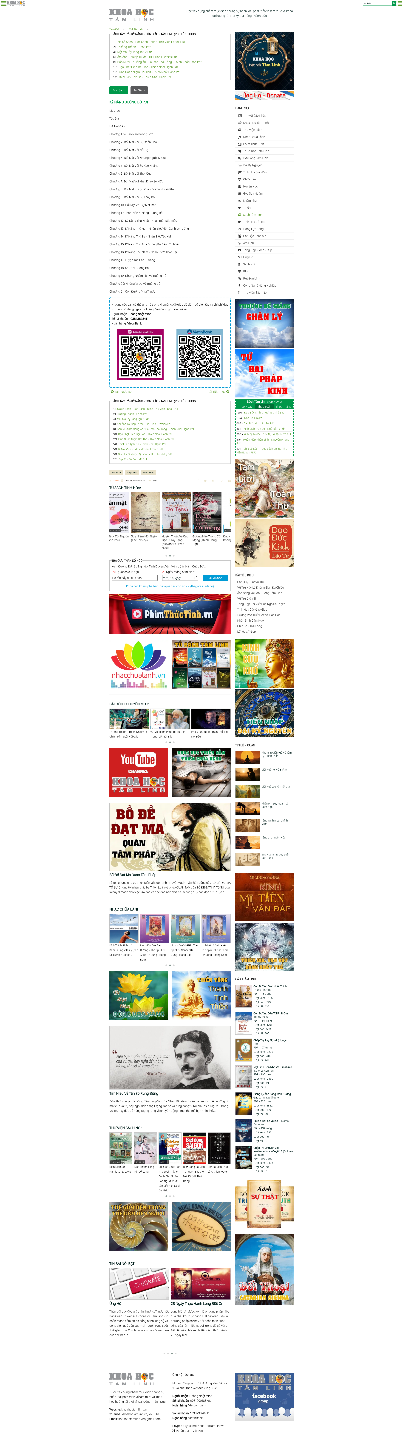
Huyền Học (250, 186)
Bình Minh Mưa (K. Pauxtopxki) (218, 1167)
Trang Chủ (114, 29)
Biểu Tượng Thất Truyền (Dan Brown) (193, 1169)
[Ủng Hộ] (264, 99)
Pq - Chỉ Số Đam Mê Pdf (133, 459)
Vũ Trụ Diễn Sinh (248, 598)
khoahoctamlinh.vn (134, 1409)
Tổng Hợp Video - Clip (257, 250)
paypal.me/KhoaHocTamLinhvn (203, 1426)
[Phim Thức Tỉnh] (170, 635)
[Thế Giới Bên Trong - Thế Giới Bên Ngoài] (140, 1251)
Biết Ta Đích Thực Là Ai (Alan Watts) (169, 1167)
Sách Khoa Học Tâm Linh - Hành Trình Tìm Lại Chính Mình (139, 1305)
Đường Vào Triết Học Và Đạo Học (259, 615)
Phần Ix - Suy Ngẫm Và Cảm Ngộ (275, 805)
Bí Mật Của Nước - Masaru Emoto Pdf (140, 449)
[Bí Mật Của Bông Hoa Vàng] (140, 1020)
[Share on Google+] (214, 481)
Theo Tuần (264, 406)
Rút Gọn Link (251, 278)
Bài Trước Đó (123, 392)
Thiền (247, 207)
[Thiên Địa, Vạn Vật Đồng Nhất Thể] (264, 970)
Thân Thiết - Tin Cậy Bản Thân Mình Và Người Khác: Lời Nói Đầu (210, 734)
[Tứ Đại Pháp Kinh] (264, 396)
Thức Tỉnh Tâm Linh (256, 151)
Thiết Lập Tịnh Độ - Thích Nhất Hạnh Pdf (145, 77)
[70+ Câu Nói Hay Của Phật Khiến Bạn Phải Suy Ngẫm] (201, 1283)
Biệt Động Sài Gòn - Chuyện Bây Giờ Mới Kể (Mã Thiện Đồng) (145, 1172)
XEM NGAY (215, 577)
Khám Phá (250, 200)
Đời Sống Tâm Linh (255, 158)
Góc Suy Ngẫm (253, 193)
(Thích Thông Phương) (270, 988)
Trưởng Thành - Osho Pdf (133, 47)
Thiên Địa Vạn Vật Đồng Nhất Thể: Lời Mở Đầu (126, 734)
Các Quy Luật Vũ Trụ (250, 582)
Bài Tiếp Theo (217, 392)
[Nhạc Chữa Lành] (140, 689)
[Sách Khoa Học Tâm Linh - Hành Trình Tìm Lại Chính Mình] (139, 1283)
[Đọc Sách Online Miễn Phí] (201, 689)
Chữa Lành (250, 179)
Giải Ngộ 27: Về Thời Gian (276, 786)
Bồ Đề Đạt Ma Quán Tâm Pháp (132, 874)
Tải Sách (139, 90)
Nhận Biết (132, 472)
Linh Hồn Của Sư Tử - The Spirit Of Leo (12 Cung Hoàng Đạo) (214, 950)
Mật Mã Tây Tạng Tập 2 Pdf (134, 52)
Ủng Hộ (248, 257)
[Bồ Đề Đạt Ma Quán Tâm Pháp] (170, 805)
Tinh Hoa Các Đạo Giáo (252, 609)
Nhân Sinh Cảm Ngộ (250, 620)
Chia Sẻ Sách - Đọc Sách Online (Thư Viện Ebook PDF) (151, 42)
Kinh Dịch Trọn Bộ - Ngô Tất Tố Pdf (264, 428)
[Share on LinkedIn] (222, 481)
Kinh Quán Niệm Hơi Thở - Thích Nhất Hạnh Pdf (149, 72)
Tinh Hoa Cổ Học (254, 221)
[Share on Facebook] (198, 481)
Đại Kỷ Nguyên (253, 165)
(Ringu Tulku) (270, 1015)
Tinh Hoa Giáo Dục (255, 172)
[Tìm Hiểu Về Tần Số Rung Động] (170, 1028)
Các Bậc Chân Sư (254, 235)
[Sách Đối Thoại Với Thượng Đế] (201, 1251)
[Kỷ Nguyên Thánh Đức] (264, 736)
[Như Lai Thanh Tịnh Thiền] (201, 1020)
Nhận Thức (148, 472)
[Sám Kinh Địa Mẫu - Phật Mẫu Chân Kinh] (264, 686)
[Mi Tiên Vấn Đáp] (264, 920)
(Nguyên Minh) (270, 1042)
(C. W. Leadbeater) (272, 1095)
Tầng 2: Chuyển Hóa (273, 837)
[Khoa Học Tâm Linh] (16, 5)
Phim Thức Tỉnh (253, 143)
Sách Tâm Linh (135, 29)
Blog (246, 271)
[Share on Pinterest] (229, 481)
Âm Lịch (248, 243)
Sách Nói (249, 264)
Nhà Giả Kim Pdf (253, 418)
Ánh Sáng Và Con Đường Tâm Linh (259, 593)
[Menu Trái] (3, 5)
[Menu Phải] (399, 5)
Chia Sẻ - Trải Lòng (249, 626)
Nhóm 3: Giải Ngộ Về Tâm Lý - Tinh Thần (276, 754)
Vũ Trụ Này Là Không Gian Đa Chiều (260, 587)
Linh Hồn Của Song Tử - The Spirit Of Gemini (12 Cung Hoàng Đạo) (185, 950)
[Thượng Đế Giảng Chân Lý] (264, 347)
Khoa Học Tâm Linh (256, 122)
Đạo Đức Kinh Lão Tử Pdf (259, 423)
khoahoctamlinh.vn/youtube (140, 1414)
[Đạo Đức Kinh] (264, 566)
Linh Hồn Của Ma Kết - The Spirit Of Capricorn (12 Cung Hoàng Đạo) (153, 950)
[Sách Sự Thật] (264, 1227)
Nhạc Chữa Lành (254, 136)
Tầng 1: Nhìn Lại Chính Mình (274, 822)
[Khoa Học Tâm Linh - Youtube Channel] (140, 797)
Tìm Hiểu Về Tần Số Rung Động (133, 1093)
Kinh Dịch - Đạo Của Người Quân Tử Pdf (267, 434)
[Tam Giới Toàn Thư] (264, 516)
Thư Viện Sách (252, 129)
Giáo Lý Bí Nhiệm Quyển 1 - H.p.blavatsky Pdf (145, 454)
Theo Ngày (245, 406)
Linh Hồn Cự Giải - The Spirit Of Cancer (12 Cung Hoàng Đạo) (122, 950)
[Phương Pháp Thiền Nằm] (201, 797)
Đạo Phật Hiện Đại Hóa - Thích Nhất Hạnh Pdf (148, 67)
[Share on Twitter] (205, 481)
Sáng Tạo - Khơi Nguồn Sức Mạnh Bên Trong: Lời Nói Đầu (167, 734)
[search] (394, 3)
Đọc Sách (119, 90)
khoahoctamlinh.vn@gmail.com (139, 1419)
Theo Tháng (283, 406)
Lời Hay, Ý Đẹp (246, 631)
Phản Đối (116, 472)
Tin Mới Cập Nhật (254, 115)
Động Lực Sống (253, 228)
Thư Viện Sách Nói (255, 292)
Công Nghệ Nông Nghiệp (259, 285)
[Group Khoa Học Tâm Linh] (264, 1420)
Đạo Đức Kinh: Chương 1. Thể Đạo (264, 412)
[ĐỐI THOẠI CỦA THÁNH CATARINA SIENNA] (264, 1304)
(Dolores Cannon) (272, 1068)
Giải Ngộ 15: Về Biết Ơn (274, 769)
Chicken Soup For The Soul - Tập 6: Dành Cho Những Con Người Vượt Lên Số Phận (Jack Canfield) (120, 1176)
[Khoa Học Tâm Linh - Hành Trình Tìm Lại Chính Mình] (264, 89)
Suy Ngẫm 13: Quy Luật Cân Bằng (275, 856)
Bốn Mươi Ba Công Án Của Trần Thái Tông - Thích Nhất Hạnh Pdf (159, 62)
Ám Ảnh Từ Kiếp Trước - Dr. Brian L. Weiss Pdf (147, 57)
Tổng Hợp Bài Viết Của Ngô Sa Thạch (261, 604)
